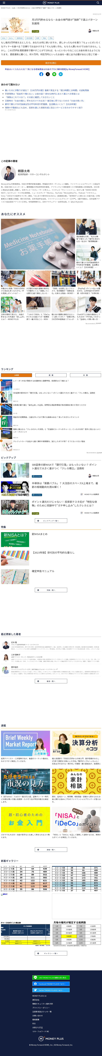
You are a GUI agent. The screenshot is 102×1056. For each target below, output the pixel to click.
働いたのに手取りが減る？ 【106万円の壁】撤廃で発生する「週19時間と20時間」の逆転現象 (47, 90)
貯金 (51, 38)
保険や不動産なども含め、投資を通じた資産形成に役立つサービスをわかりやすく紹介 (44, 107)
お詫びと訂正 (37, 1027)
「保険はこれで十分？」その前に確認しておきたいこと (30, 97)
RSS (34, 1023)
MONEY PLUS (5, 8)
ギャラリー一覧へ (51, 953)
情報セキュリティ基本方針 (42, 1003)
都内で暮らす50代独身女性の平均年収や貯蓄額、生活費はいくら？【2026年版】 (41, 104)
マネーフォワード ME (40, 1031)
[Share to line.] (54, 74)
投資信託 (20, 38)
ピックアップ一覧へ (51, 521)
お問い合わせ (37, 1015)
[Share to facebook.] (41, 74)
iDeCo (11, 38)
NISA (3, 38)
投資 (37, 38)
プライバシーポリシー (41, 1007)
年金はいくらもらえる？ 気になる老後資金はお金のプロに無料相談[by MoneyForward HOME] (47, 69)
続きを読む (51, 62)
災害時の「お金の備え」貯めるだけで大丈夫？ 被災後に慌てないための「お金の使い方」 (45, 100)
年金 (44, 38)
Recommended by (91, 323)
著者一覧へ (51, 681)
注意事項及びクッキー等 (41, 1011)
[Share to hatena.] (61, 74)
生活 (13, 8)
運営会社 (35, 1000)
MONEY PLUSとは (39, 996)
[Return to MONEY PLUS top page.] (51, 2)
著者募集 (35, 1019)
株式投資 (29, 38)
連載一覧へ (51, 850)
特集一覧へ (51, 590)
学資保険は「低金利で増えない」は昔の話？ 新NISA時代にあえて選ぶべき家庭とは (42, 93)
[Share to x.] (48, 74)
